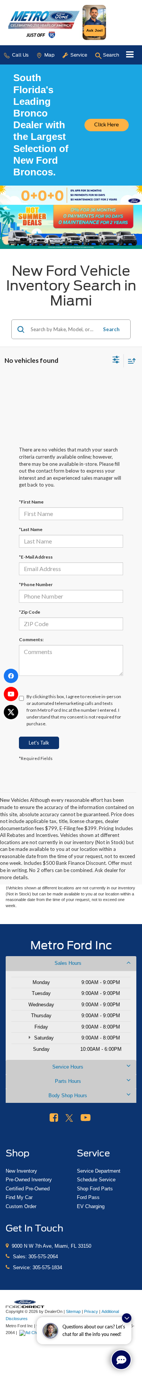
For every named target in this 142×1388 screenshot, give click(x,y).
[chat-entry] (121, 1360)
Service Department (98, 1171)
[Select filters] (116, 360)
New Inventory (21, 1171)
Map (49, 55)
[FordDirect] (25, 1304)
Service (78, 55)
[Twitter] (11, 712)
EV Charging (91, 1206)
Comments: (31, 639)
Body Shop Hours (67, 1095)
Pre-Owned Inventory (29, 1179)
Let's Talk (39, 743)
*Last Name (30, 529)
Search (111, 329)
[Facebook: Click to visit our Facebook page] (54, 1118)
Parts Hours (68, 1081)
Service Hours (67, 1067)
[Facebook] (11, 676)
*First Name (31, 502)
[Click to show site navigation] (130, 54)
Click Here (106, 124)
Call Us (19, 55)
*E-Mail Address (36, 557)
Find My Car (19, 1197)
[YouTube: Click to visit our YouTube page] (86, 1118)
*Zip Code (29, 612)
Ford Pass (88, 1197)
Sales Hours (68, 963)
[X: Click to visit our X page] (69, 1118)
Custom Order (21, 1206)
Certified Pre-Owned (28, 1188)
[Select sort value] (130, 360)
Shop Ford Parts (95, 1188)
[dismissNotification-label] (126, 1318)
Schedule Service (96, 1179)
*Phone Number (36, 584)
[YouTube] (11, 694)
